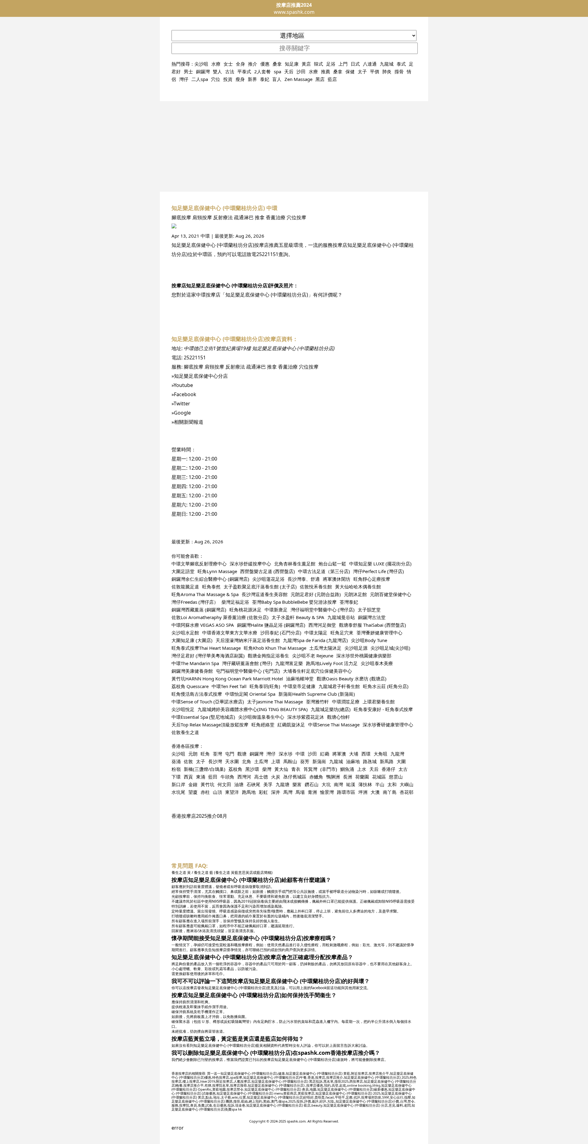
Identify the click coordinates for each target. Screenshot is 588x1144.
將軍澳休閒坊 (336, 579)
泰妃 (264, 79)
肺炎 (386, 71)
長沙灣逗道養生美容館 (265, 594)
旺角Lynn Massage (217, 571)
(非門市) (328, 769)
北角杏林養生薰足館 (294, 564)
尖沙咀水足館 (185, 632)
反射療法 (223, 217)
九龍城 (387, 64)
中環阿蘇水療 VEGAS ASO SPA (203, 625)
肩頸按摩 (202, 217)
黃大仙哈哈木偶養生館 (358, 586)
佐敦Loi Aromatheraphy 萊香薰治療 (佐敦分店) (220, 617)
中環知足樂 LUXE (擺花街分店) (380, 564)
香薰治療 (275, 217)
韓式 (318, 64)
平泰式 (244, 71)
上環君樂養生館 (379, 701)
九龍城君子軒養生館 (339, 686)
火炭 (275, 777)
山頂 (217, 792)
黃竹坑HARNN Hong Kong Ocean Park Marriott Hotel (227, 678)
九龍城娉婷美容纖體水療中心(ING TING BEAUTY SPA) (253, 709)
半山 (379, 784)
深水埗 (285, 754)
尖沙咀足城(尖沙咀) (390, 648)
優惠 (265, 64)
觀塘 (242, 754)
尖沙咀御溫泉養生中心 (261, 717)
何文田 (224, 784)
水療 (216, 64)
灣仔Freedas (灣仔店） (195, 602)
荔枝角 (235, 769)
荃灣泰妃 (349, 602)
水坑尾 (178, 792)
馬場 (300, 792)
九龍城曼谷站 (341, 617)
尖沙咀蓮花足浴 (268, 579)
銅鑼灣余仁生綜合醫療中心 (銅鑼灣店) (210, 579)
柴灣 (266, 769)
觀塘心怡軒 (338, 717)
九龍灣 (397, 754)
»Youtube (182, 385)
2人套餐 (262, 71)
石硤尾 (253, 784)
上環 (275, 761)
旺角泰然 (211, 586)
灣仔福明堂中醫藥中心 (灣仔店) (323, 609)
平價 (374, 71)
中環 (205, 236)
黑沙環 (252, 769)
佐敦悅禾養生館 (316, 586)
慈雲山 (396, 777)
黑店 (320, 79)
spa (277, 71)
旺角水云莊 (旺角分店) (386, 686)
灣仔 (183, 79)
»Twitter (181, 403)
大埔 (353, 754)
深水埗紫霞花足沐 (305, 717)
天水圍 (232, 761)
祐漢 (350, 784)
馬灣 (287, 792)
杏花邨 (406, 792)
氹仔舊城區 (294, 777)
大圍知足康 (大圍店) (192, 640)
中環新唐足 (276, 609)
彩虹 (263, 792)
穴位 (215, 79)
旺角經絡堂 (262, 724)
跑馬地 (249, 792)
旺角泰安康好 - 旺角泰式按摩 (383, 709)
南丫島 (390, 792)
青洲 (312, 792)
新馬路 (387, 761)
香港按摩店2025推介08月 (199, 816)
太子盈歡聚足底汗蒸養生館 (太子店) (260, 586)
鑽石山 (311, 784)
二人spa (199, 79)
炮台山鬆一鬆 (332, 564)
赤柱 (205, 792)
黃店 (306, 64)
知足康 (292, 64)
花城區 (379, 777)
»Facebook (184, 394)
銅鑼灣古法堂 (372, 617)
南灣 (338, 784)
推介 (252, 64)
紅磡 (324, 754)
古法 (229, 71)
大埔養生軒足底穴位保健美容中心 (317, 671)
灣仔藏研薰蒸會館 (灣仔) (247, 663)
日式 (355, 64)
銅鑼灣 (203, 71)
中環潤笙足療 (346, 701)
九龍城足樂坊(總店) (331, 709)
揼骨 (399, 71)
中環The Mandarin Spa (195, 663)
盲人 (276, 79)
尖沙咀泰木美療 (377, 663)
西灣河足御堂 (322, 625)
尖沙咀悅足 (183, 709)
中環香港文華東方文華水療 (229, 632)
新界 (252, 79)
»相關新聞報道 (187, 422)
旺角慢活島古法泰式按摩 (197, 694)
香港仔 (388, 769)
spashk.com (296, 1121)
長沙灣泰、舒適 (304, 579)
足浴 (330, 64)
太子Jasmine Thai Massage (275, 701)
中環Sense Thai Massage (334, 724)
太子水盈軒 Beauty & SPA (298, 617)
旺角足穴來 (341, 632)
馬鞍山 (290, 761)
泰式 (401, 64)
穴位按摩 (296, 217)
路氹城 (370, 761)
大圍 (401, 761)
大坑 (326, 784)
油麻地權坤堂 (300, 678)
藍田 (212, 777)
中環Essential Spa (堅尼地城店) (203, 717)
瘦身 (240, 79)
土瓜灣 (261, 761)
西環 (366, 754)
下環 (176, 777)
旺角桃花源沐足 (245, 609)
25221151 (267, 254)
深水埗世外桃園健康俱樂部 (363, 655)
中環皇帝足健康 (299, 686)
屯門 (229, 754)
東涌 (200, 777)
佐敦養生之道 (185, 732)
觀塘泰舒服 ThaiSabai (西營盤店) (372, 625)
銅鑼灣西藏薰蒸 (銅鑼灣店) (199, 609)
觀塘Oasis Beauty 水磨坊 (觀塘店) (351, 678)
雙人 (217, 71)
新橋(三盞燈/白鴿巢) (204, 769)
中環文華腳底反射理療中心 (199, 564)
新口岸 (178, 784)
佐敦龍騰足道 (185, 586)
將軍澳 (339, 754)
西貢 (188, 777)
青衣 (295, 769)
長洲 (347, 777)
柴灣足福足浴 (235, 602)
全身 (240, 64)
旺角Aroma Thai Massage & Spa (205, 594)
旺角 (205, 754)
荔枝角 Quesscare (190, 686)
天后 (288, 71)
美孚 (268, 784)
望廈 (193, 792)
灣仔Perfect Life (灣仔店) (378, 571)
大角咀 (380, 754)
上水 (361, 769)
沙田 (301, 71)
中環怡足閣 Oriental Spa (250, 694)
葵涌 (176, 761)
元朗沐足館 (355, 594)
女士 (228, 64)
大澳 (375, 792)
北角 (246, 761)
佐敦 (188, 761)
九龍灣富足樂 (289, 663)
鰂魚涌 (347, 769)
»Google (181, 412)
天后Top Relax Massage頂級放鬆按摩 (210, 724)
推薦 (325, 71)
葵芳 (304, 761)
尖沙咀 (201, 64)
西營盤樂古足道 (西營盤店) (267, 571)
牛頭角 (227, 777)
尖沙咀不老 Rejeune (312, 655)
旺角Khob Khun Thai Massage (275, 648)
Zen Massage (298, 79)
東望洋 (232, 792)
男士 (188, 71)
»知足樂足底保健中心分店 (200, 376)
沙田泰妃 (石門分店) (280, 632)
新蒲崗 (319, 761)
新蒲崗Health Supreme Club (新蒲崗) (316, 694)
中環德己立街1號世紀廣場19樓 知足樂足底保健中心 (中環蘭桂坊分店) (259, 348)
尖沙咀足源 (356, 648)
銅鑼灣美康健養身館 (192, 671)
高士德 (261, 777)
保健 (350, 71)
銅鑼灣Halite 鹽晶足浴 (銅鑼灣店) (271, 625)
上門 (343, 64)
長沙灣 (215, 761)
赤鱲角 (316, 777)
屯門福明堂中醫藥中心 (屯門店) (248, 671)
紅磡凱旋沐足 (291, 724)
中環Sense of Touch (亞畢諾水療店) (208, 701)
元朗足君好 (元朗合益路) (316, 594)
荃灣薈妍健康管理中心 (379, 632)
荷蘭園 (362, 777)
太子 (362, 71)
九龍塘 (282, 784)
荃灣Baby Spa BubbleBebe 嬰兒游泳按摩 (294, 602)
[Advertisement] (294, 146)
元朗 (193, 754)
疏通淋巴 (244, 217)
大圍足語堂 (183, 571)
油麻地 (353, 761)
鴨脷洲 (333, 777)
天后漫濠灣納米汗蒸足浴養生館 (248, 640)
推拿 (260, 217)
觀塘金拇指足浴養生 (268, 655)
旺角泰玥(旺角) (265, 686)
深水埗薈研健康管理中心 (388, 724)
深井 (275, 792)
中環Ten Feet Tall (229, 686)
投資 (227, 79)
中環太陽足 (315, 632)
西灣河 (244, 777)
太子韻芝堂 (369, 609)
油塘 (238, 784)
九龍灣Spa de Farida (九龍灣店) (315, 640)
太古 (403, 769)
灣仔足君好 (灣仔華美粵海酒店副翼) (208, 655)
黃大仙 (281, 769)
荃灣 (217, 754)
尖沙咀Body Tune (369, 640)
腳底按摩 (181, 217)
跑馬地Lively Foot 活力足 (332, 663)
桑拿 (277, 64)
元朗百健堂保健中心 (390, 594)
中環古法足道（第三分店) (324, 571)
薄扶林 (365, 784)
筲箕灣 (310, 769)
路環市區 (346, 792)
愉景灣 (327, 792)
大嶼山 (406, 784)
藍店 (332, 79)
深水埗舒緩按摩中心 (250, 564)
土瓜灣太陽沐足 (325, 648)
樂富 (297, 784)
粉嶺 (176, 769)
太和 (392, 784)
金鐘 (193, 784)
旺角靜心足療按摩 (371, 579)
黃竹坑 (207, 784)
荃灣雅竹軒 (317, 701)
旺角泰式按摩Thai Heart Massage (206, 648)
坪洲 (363, 792)
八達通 (370, 64)
